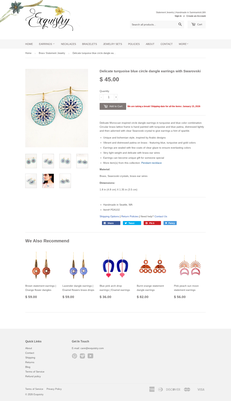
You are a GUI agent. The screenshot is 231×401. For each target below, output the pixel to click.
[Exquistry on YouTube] (90, 357)
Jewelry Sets (112, 44)
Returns (29, 362)
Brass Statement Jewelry (52, 53)
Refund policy (33, 376)
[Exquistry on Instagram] (82, 357)
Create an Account (196, 16)
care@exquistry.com (92, 348)
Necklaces (68, 44)
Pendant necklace (151, 162)
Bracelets (89, 44)
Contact (167, 44)
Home (29, 44)
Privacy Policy (54, 389)
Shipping (30, 357)
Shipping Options (109, 216)
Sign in (178, 16)
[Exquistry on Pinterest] (74, 357)
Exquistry (38, 394)
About (150, 44)
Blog (27, 366)
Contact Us (160, 216)
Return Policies (129, 216)
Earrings (46, 44)
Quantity (104, 91)
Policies (134, 44)
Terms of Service (34, 371)
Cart (199, 24)
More (182, 44)
